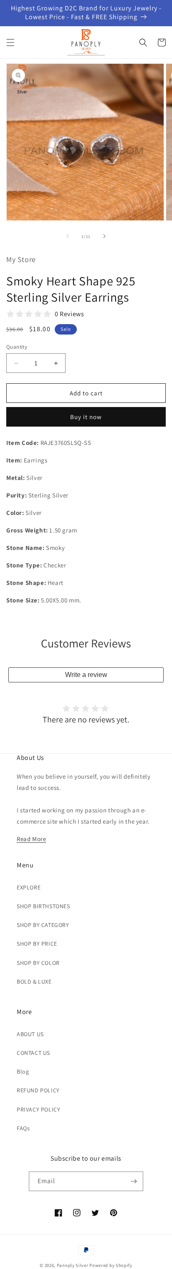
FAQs (23, 1128)
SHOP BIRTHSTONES (43, 906)
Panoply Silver (73, 1265)
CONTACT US (33, 1053)
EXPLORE (28, 887)
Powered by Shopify (110, 1265)
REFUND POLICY (38, 1090)
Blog (23, 1071)
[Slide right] (104, 236)
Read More (31, 839)
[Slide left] (67, 236)
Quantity (16, 346)
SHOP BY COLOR (38, 963)
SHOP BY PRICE (37, 943)
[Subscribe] (133, 1181)
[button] (10, 42)
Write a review (86, 674)
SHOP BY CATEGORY (43, 925)
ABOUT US (30, 1034)
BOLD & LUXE (34, 981)
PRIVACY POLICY (38, 1109)
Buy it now (86, 417)
